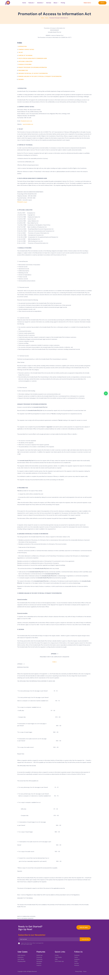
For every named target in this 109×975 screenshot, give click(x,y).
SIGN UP (102, 2)
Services (48, 2)
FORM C (54, 662)
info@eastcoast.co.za (26, 121)
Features (31, 2)
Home (24, 2)
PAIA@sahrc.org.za (22, 202)
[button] (106, 393)
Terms (46, 18)
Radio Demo (87, 2)
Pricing (63, 2)
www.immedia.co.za (28, 124)
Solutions (40, 2)
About (55, 2)
